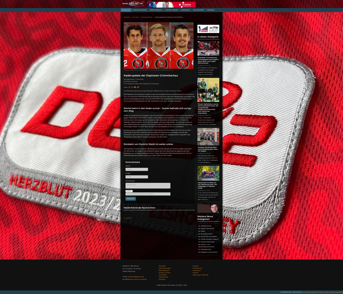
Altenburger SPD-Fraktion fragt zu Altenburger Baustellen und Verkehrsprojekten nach (254, 292)
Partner (195, 273)
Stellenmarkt (163, 277)
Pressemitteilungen (208, 242)
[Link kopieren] (138, 87)
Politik (203, 231)
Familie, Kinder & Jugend (209, 239)
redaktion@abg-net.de (136, 277)
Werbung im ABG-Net (200, 275)
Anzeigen (162, 279)
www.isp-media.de (140, 279)
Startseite (127, 17)
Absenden (130, 198)
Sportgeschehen (146, 17)
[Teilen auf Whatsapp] (132, 87)
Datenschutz (197, 268)
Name (127, 166)
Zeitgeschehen (206, 226)
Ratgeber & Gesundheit (209, 252)
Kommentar (130, 181)
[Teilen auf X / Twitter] (129, 87)
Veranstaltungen (165, 268)
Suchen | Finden (165, 273)
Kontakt (195, 266)
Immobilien (163, 275)
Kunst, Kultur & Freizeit (209, 236)
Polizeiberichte (206, 249)
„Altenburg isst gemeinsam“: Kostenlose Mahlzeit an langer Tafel (312, 292)
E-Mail (127, 173)
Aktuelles (136, 17)
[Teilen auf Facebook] (135, 87)
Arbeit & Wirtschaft (207, 228)
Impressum (197, 270)
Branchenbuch (164, 270)
